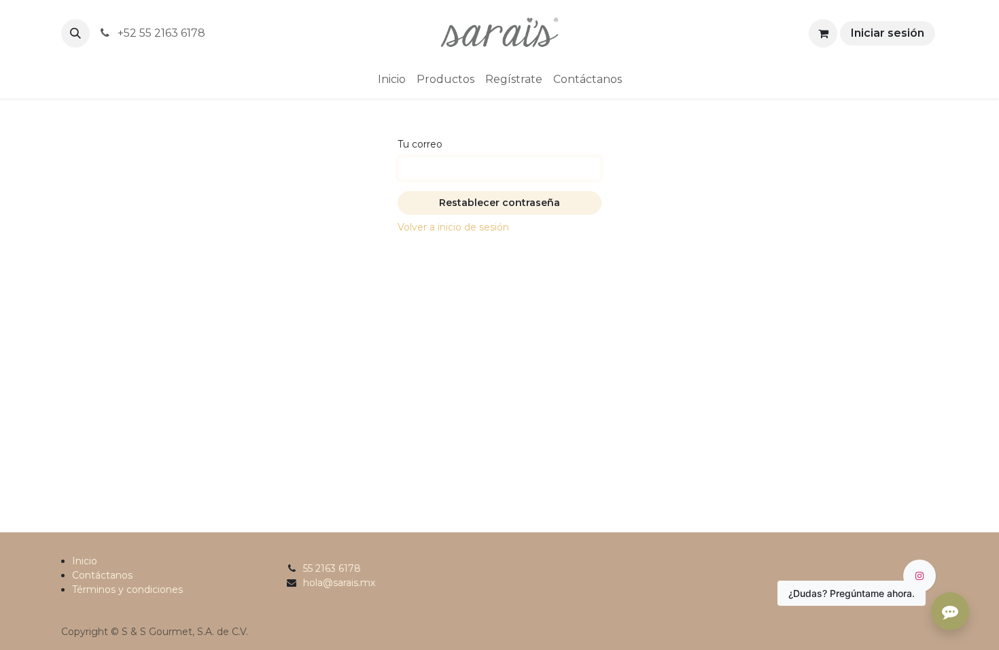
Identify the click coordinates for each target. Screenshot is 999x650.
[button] (75, 33)
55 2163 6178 (332, 568)
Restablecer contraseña (499, 202)
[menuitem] (391, 79)
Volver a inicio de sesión (453, 227)
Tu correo (420, 144)
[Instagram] (919, 576)
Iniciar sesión (887, 33)
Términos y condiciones (127, 589)
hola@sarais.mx (339, 583)
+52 (160, 33)
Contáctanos (102, 575)
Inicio (84, 561)
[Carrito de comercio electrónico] (823, 33)
